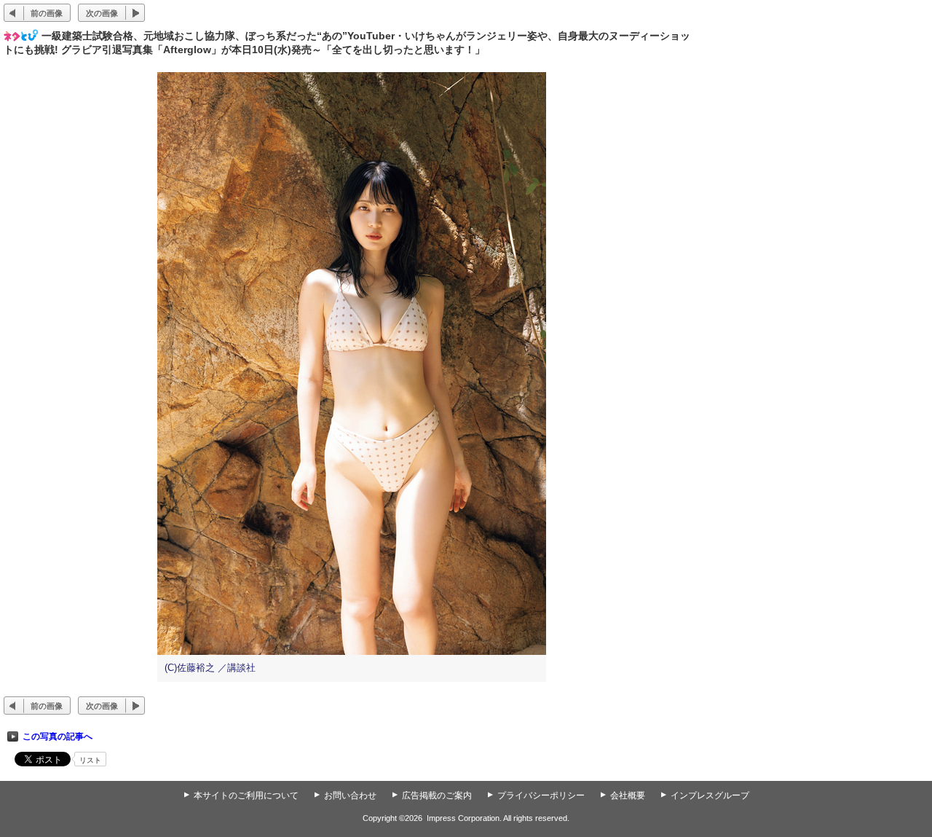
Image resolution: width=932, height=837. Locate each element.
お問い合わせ (350, 795)
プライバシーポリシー (541, 795)
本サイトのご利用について (246, 795)
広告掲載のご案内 (437, 795)
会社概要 (627, 795)
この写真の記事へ (57, 736)
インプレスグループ (710, 795)
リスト (90, 760)
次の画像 (102, 13)
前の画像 (47, 13)
